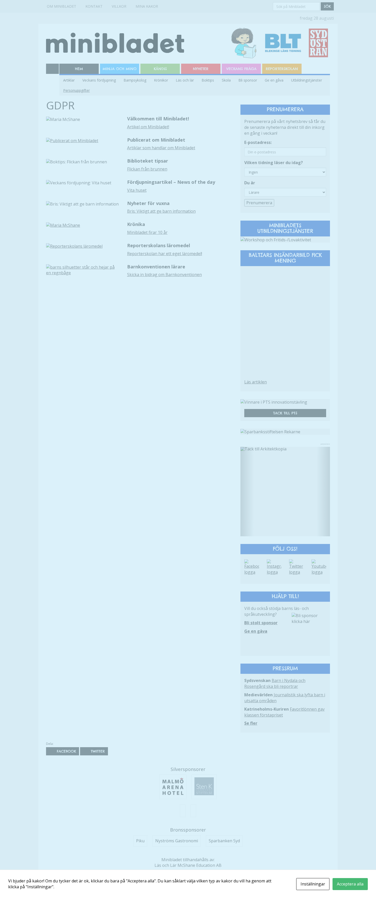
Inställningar (313, 884)
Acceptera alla (350, 884)
